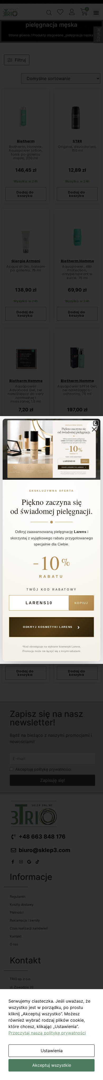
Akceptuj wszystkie (51, 1065)
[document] (51, 540)
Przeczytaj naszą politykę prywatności (47, 1032)
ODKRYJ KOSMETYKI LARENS (51, 627)
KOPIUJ (81, 603)
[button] (96, 423)
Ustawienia (52, 1050)
